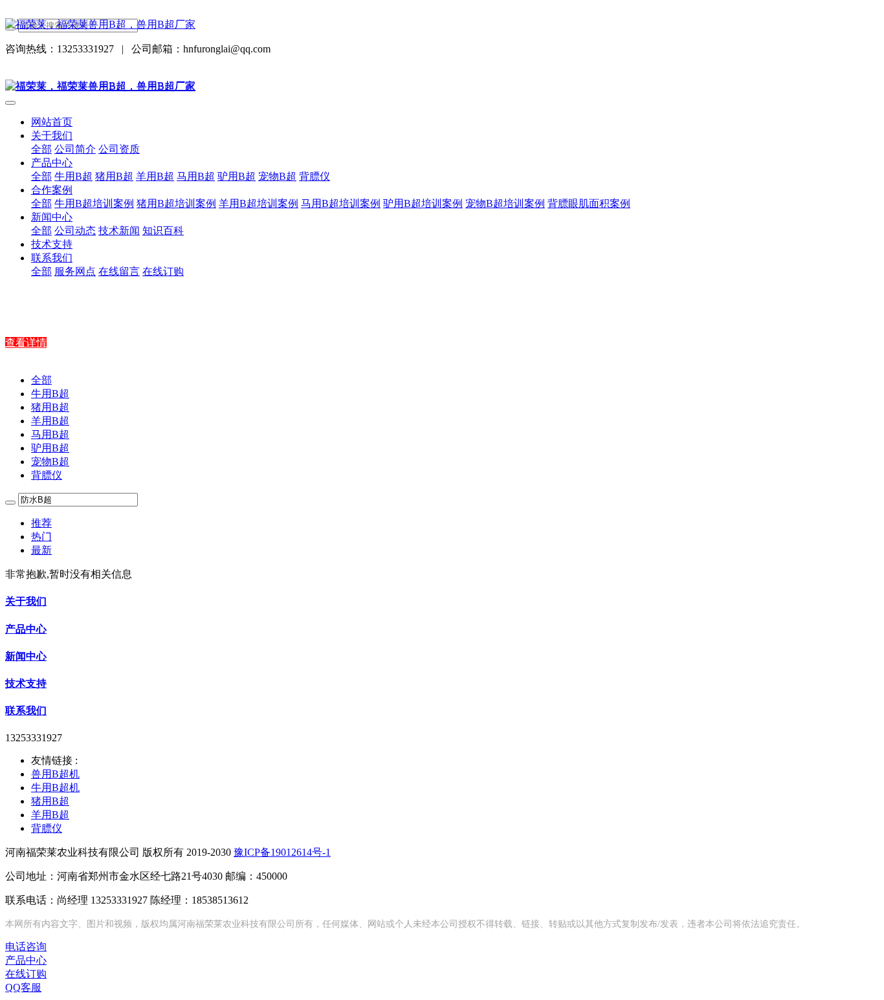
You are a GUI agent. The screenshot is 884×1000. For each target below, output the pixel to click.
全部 (41, 149)
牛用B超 (50, 393)
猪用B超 (50, 407)
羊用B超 (50, 420)
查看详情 (26, 342)
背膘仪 (46, 475)
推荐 (41, 522)
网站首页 (51, 121)
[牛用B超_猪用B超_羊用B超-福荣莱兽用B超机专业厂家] (442, 25)
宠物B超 (50, 461)
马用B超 (50, 434)
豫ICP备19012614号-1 (282, 852)
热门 (41, 536)
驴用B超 (50, 447)
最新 (41, 550)
